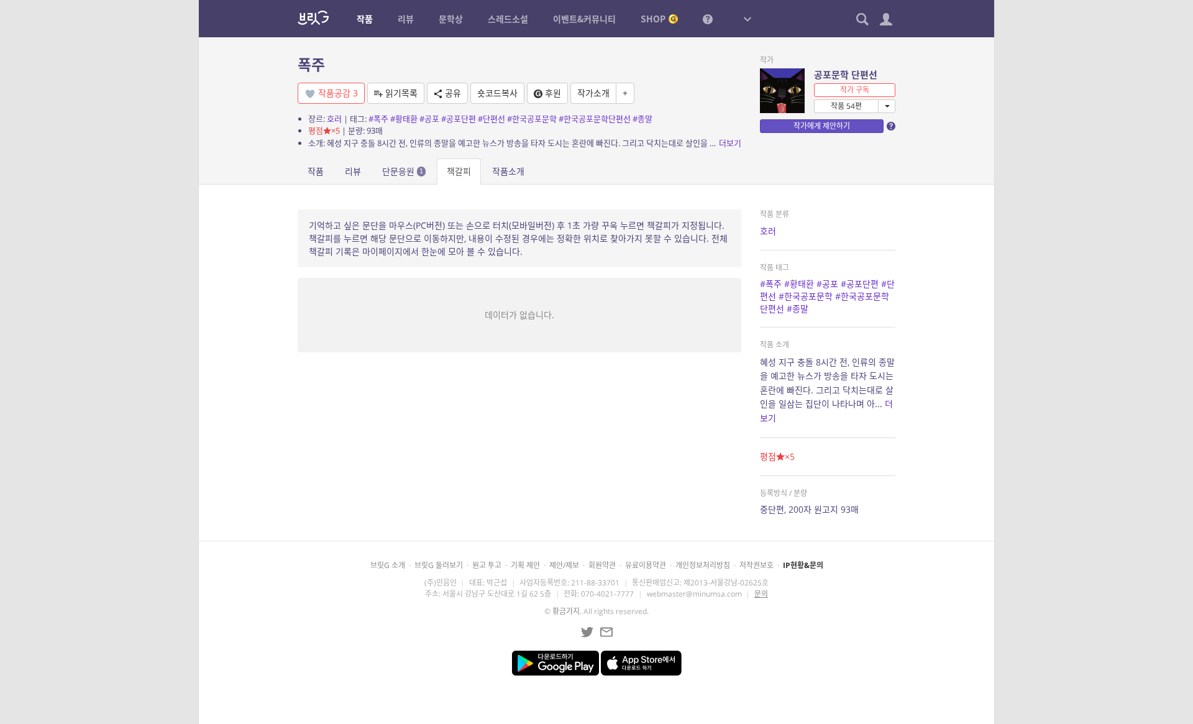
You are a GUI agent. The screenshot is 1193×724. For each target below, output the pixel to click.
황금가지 (566, 611)
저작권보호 (756, 565)
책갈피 (459, 171)
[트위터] (587, 632)
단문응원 (402, 171)
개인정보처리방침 (702, 565)
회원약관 (602, 565)
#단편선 (491, 118)
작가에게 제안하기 (821, 126)
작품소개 (508, 171)
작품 (316, 171)
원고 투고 (486, 565)
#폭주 (378, 118)
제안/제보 (564, 565)
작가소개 (593, 93)
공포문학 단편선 (845, 74)
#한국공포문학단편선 (595, 118)
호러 (334, 118)
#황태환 (404, 118)
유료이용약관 (645, 565)
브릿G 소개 (387, 565)
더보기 (730, 143)
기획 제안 (525, 565)
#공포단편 (458, 118)
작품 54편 (846, 106)
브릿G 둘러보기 (438, 565)
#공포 (429, 118)
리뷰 (353, 171)
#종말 (642, 118)
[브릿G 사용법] (707, 18)
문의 (761, 594)
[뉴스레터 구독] (606, 632)
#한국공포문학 (532, 118)
